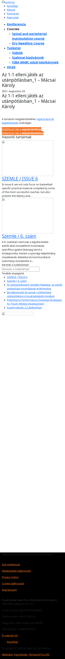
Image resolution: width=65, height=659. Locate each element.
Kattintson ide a (21, 129)
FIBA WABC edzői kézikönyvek (35, 62)
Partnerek (13, 13)
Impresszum (9, 590)
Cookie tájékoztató (13, 583)
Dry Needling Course (28, 43)
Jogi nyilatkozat (11, 564)
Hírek (11, 67)
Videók (17, 53)
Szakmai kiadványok (28, 57)
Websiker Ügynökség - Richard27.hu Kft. (26, 654)
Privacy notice (10, 577)
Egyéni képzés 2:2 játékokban (24, 307)
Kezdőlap (12, 6)
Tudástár (14, 48)
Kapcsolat (13, 17)
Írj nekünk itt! (10, 635)
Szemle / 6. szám (19, 236)
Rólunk (11, 10)
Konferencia (16, 24)
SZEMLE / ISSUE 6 (20, 179)
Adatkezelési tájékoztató (16, 571)
